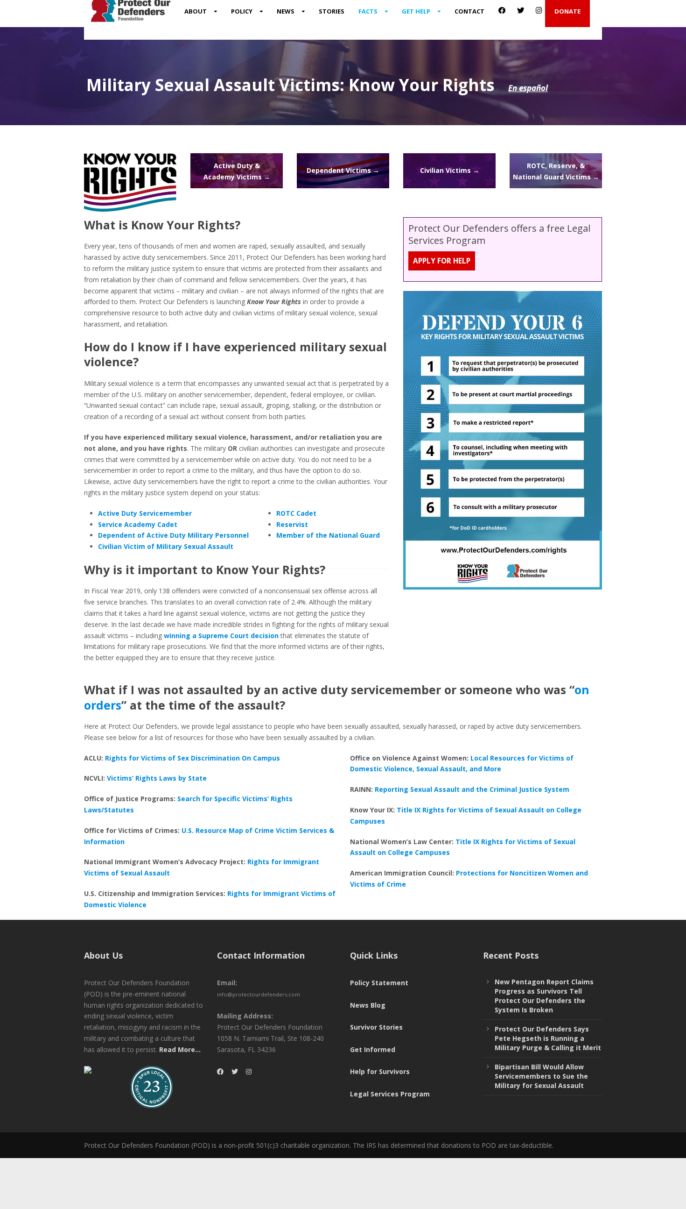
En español (528, 88)
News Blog (367, 1005)
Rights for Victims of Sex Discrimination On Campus (192, 758)
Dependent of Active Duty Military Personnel (173, 535)
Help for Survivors (380, 1071)
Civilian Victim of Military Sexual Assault (165, 546)
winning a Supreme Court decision (220, 635)
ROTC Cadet (296, 513)
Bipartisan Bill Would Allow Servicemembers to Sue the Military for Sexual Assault (541, 1076)
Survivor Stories (376, 1027)
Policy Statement (379, 982)
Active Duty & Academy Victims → (236, 171)
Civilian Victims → (449, 170)
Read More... (180, 1049)
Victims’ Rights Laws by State (157, 778)
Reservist (292, 524)
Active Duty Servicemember (145, 513)
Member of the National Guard (328, 535)
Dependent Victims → (343, 170)
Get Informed (372, 1049)
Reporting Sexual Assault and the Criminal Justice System (472, 789)
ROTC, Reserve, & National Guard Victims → (556, 171)
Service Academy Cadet (137, 524)
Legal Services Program (390, 1093)
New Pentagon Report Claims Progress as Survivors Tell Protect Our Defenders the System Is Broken (544, 995)
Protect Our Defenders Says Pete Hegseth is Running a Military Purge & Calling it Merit (548, 1038)
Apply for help (441, 261)
